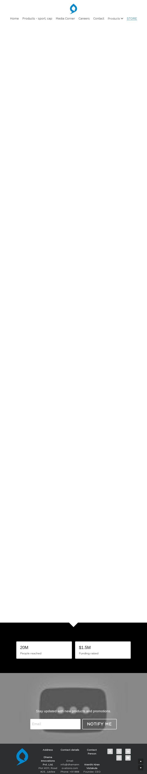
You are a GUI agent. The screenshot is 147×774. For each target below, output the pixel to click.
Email (36, 724)
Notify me (99, 724)
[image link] (73, 695)
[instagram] (119, 758)
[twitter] (119, 751)
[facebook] (110, 751)
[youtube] (128, 758)
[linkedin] (128, 751)
